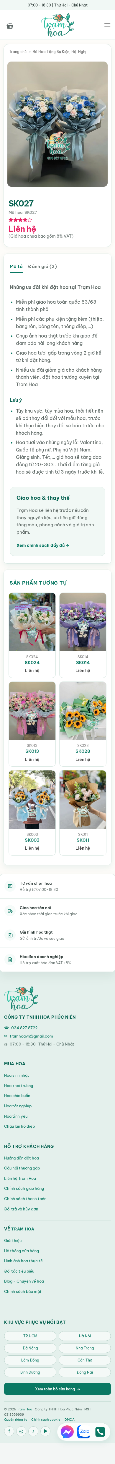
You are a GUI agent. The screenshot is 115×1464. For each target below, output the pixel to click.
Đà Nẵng (30, 1348)
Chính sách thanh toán (25, 1198)
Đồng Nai (85, 1372)
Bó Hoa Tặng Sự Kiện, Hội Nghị (59, 51)
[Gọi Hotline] (100, 1431)
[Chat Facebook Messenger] (67, 1431)
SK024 (32, 662)
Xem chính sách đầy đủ (43, 545)
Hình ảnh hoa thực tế (23, 1260)
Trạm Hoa (22, 1229)
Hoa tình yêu (15, 1116)
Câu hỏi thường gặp (22, 1168)
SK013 (32, 751)
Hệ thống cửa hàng (21, 1250)
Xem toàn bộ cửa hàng (57, 1389)
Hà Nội (85, 1336)
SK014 (83, 662)
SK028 (82, 751)
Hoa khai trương (18, 1085)
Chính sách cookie (45, 1419)
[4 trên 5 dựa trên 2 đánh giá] (20, 219)
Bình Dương (30, 1372)
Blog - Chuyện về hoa (24, 1281)
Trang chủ (18, 51)
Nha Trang (85, 1348)
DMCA (70, 1419)
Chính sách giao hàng (24, 1188)
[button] (9, 24)
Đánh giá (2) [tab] (42, 266)
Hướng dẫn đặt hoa (21, 1158)
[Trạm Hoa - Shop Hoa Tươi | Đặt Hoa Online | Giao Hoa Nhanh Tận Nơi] (57, 25)
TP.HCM (30, 1336)
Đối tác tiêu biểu (19, 1271)
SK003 (32, 840)
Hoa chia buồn (17, 1095)
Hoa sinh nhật (16, 1075)
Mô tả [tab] (16, 266)
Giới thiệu (13, 1240)
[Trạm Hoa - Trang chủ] (21, 998)
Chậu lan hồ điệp (19, 1126)
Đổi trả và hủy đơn (21, 1209)
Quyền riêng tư (15, 1419)
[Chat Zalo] (83, 1431)
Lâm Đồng (30, 1360)
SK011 (83, 840)
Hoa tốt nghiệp (18, 1106)
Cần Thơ (85, 1360)
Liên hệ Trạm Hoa (20, 1178)
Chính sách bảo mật (23, 1291)
